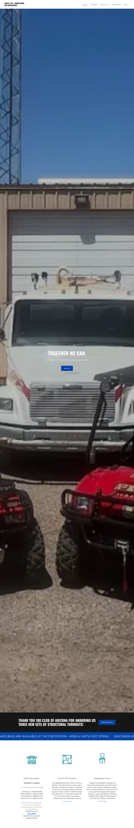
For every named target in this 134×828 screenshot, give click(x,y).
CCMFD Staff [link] (116, 4)
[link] (14, 5)
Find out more (107, 722)
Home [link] (85, 4)
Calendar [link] (94, 4)
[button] (127, 4)
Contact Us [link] (104, 4)
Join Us (67, 368)
